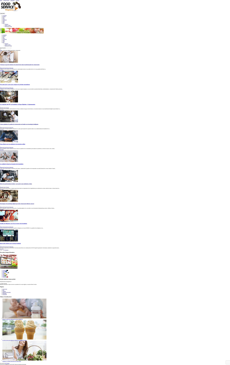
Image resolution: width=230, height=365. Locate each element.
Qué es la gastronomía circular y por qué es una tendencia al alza (16, 183)
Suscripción (4, 294)
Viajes (3, 18)
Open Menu (2, 13)
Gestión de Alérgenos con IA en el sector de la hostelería (13, 223)
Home (1, 50)
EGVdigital (7, 363)
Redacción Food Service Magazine (6, 68)
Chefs (3, 22)
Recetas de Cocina (8, 26)
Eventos (3, 16)
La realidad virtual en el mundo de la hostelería (11, 164)
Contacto (17, 0)
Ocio (3, 17)
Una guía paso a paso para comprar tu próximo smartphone (15, 84)
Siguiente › (7, 250)
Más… (3, 23)
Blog (3, 290)
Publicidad (12, 0)
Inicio (1, 0)
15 (3, 250)
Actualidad (4, 15)
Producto (6, 24)
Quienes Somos (6, 0)
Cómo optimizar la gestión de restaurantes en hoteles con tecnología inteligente (19, 124)
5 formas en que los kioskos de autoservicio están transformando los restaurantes (19, 64)
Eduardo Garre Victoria (4, 107)
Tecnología (4, 19)
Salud (3, 21)
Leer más (1, 70)
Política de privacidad (6, 292)
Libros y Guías (7, 25)
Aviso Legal (4, 289)
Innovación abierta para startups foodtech (10, 243)
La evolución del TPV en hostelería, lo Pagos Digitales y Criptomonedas (17, 104)
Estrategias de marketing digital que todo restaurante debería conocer (17, 203)
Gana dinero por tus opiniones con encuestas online (12, 144)
